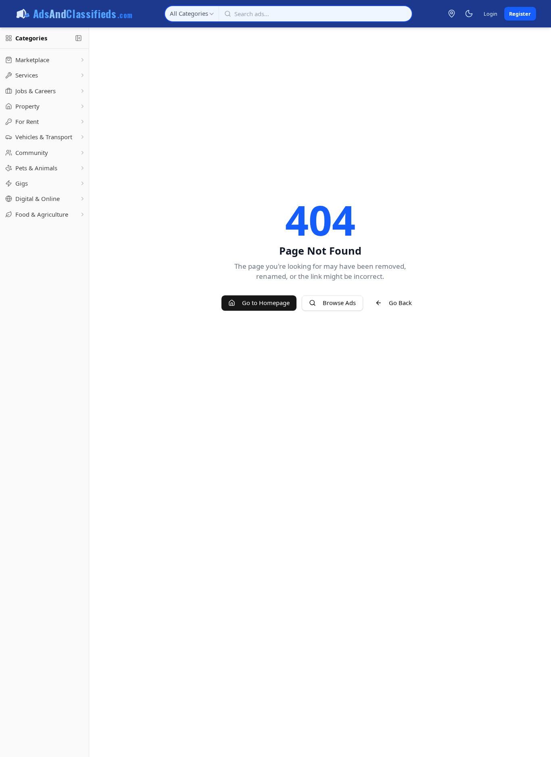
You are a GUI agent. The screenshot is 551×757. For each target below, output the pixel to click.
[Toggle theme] (468, 13)
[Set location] (451, 13)
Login (490, 13)
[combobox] (192, 13)
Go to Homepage (266, 303)
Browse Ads (339, 303)
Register (520, 13)
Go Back (400, 303)
